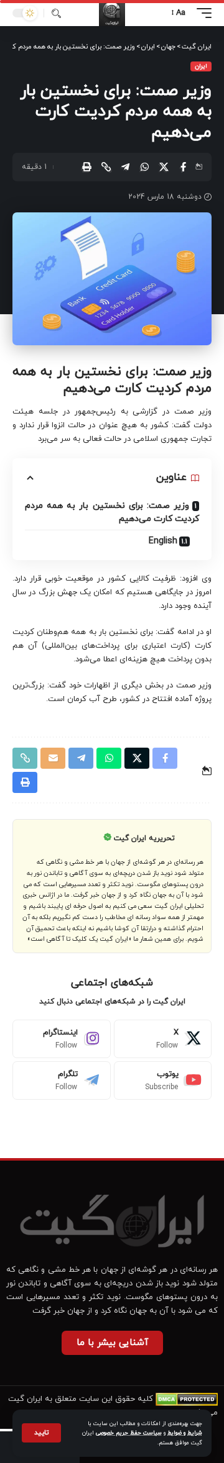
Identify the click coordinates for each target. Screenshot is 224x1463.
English (163, 541)
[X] (163, 1039)
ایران (201, 66)
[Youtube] (163, 1080)
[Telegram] (61, 1080)
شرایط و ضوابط (184, 1433)
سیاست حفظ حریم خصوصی (129, 1433)
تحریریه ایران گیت (144, 838)
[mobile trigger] (201, 13)
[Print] (86, 167)
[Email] (52, 758)
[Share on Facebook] (183, 167)
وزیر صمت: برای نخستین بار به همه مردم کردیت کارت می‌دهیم (112, 512)
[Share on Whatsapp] (144, 167)
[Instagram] (61, 1039)
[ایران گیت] (112, 13)
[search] (56, 13)
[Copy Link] (105, 167)
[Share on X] (163, 167)
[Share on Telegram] (125, 167)
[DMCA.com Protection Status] (187, 1399)
